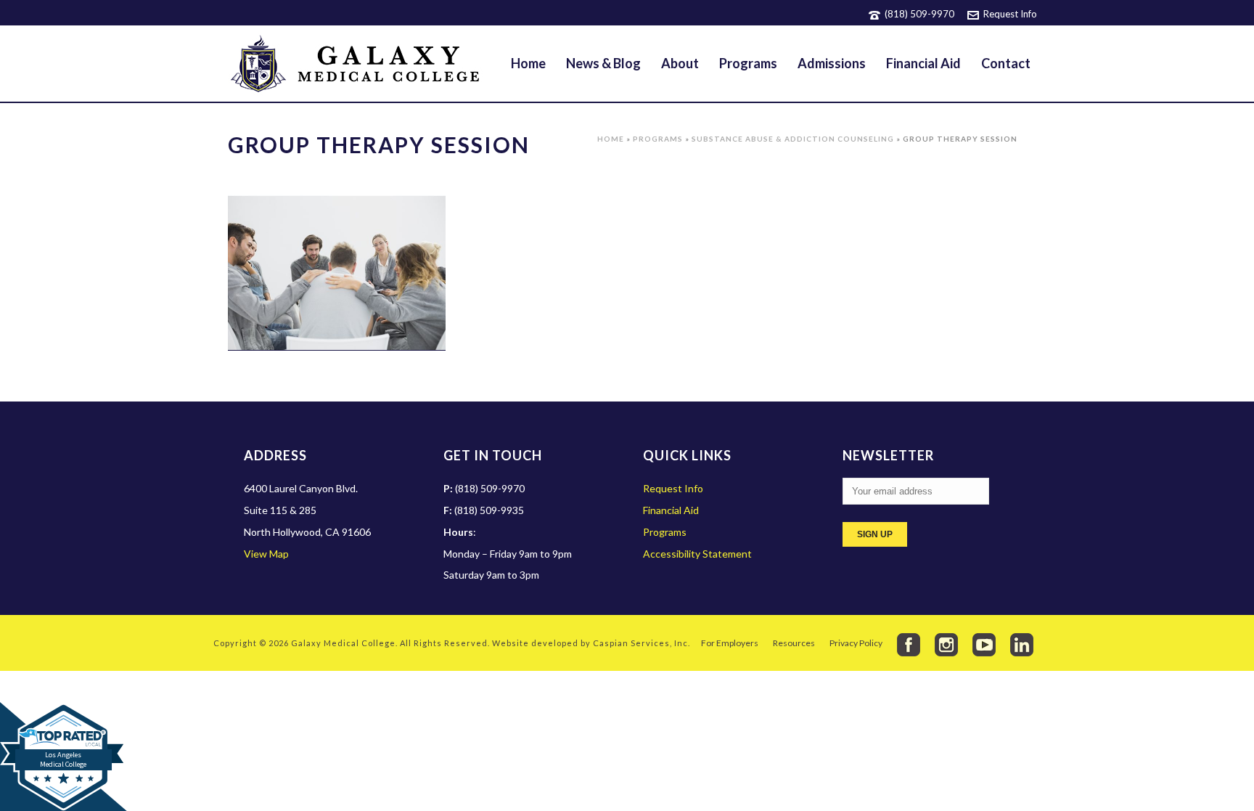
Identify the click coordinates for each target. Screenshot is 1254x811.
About (680, 63)
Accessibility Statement (697, 553)
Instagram (946, 644)
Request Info (1010, 14)
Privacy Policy (855, 642)
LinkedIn (1021, 644)
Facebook (908, 644)
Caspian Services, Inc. (641, 643)
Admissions (832, 63)
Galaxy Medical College (343, 643)
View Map (266, 553)
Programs (748, 63)
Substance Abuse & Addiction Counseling (793, 138)
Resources (794, 642)
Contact (1005, 63)
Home (528, 63)
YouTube (984, 644)
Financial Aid (923, 63)
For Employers (729, 642)
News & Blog (603, 63)
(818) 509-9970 (919, 14)
